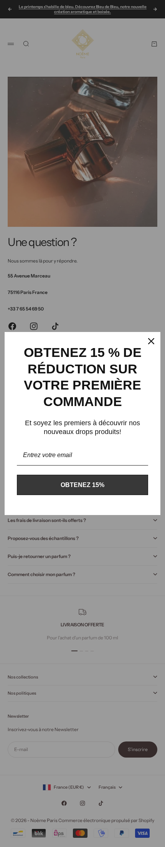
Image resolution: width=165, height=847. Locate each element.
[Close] (151, 341)
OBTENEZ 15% (82, 485)
